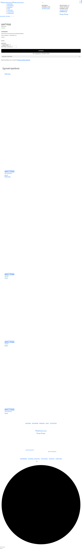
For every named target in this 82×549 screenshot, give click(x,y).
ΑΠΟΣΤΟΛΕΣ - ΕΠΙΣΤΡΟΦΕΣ (7, 56)
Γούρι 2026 (10, 10)
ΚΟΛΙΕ (47, 423)
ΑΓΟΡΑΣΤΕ (41, 51)
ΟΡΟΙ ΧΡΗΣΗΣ (44, 458)
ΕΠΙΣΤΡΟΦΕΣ (59, 458)
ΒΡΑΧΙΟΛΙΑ (42, 423)
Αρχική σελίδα (2, 16)
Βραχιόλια (9, 7)
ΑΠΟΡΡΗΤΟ (52, 458)
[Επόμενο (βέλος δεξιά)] (1, 548)
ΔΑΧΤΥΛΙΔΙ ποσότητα (6, 46)
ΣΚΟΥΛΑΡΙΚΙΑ (35, 423)
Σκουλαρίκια (10, 5)
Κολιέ (8, 8)
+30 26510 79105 (46, 8)
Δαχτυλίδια (10, 4)
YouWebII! (74, 462)
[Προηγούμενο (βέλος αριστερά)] (0, 548)
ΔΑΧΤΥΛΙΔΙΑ (8, 16)
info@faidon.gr (41, 436)
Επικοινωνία (10, 13)
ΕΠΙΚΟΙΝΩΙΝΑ (23, 458)
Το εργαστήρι (10, 11)
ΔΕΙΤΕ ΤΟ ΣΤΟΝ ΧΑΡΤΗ (30, 450)
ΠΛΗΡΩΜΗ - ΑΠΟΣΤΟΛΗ (34, 458)
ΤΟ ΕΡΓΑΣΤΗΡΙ (53, 423)
